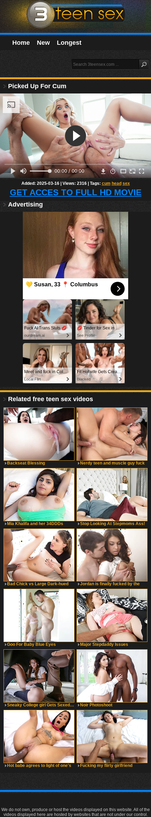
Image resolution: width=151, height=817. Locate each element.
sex (126, 183)
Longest (69, 42)
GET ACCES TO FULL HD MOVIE (76, 192)
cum (106, 183)
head (117, 183)
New (43, 42)
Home (21, 42)
